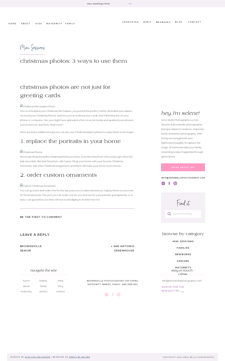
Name (24, 294)
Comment (26, 249)
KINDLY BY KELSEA (79, 357)
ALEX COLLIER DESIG (37, 357)
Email (24, 305)
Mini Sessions (32, 47)
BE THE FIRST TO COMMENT (41, 217)
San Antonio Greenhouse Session (123, 251)
